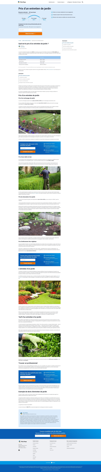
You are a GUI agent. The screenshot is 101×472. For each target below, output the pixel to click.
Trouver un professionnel (23, 80)
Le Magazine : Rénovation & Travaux (74, 2)
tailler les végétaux (35, 193)
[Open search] (82, 2)
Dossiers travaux (61, 2)
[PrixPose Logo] (23, 442)
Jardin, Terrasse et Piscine (26, 40)
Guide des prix (51, 2)
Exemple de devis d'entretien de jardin (26, 82)
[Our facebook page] (19, 450)
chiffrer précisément (50, 69)
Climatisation (35, 451)
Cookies (68, 446)
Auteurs (51, 444)
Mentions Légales (69, 444)
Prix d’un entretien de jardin (24, 75)
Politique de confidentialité (70, 448)
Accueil (20, 40)
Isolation (34, 453)
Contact (51, 448)
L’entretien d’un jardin (23, 77)
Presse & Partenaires (53, 446)
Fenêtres (34, 458)
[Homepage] (33, 2)
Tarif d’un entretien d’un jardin (24, 79)
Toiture (34, 455)
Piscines (34, 444)
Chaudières (34, 446)
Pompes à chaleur (35, 448)
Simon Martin (25, 412)
